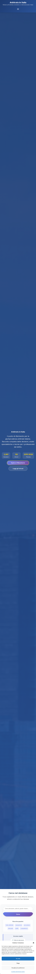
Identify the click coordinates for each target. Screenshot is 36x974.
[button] (33, 943)
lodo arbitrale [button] (9, 925)
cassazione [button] (18, 925)
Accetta (18, 958)
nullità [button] (16, 928)
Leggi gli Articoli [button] (18, 468)
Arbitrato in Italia (18, 2)
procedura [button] (27, 925)
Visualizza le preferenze (18, 968)
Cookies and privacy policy (18, 971)
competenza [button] (24, 928)
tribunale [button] (10, 928)
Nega (18, 963)
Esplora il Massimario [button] (18, 463)
